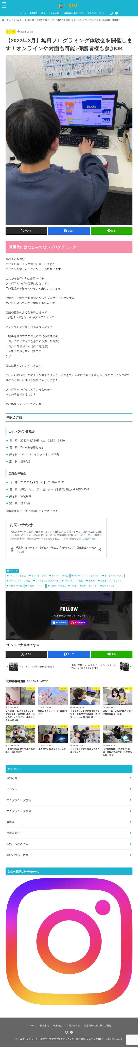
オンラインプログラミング (86, 576)
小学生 (73, 586)
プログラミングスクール (47, 581)
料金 (43, 13)
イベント (17, 20)
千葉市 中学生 (57, 586)
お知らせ (12, 778)
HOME (8, 20)
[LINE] (116, 13)
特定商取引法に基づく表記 (97, 1025)
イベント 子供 (38, 576)
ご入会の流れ (54, 13)
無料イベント (108, 586)
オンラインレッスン (114, 576)
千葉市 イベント (36, 586)
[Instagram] (111, 13)
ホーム (23, 13)
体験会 (10, 822)
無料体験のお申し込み (73, 13)
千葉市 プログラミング (111, 581)
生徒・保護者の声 (17, 844)
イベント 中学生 (17, 576)
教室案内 (34, 13)
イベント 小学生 (59, 576)
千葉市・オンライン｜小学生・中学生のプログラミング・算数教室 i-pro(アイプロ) (59, 1039)
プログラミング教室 (73, 581)
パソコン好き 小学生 (19, 581)
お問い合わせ (73, 1025)
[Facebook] (59, 622)
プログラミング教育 (18, 811)
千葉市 (92, 581)
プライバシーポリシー (97, 13)
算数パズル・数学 (17, 855)
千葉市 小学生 (15, 586)
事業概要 (57, 1025)
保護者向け (13, 833)
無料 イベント (89, 586)
